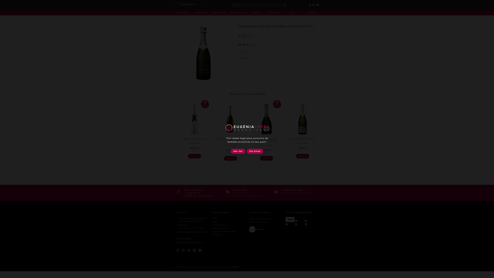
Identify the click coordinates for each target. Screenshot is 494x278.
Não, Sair (238, 151)
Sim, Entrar (255, 151)
